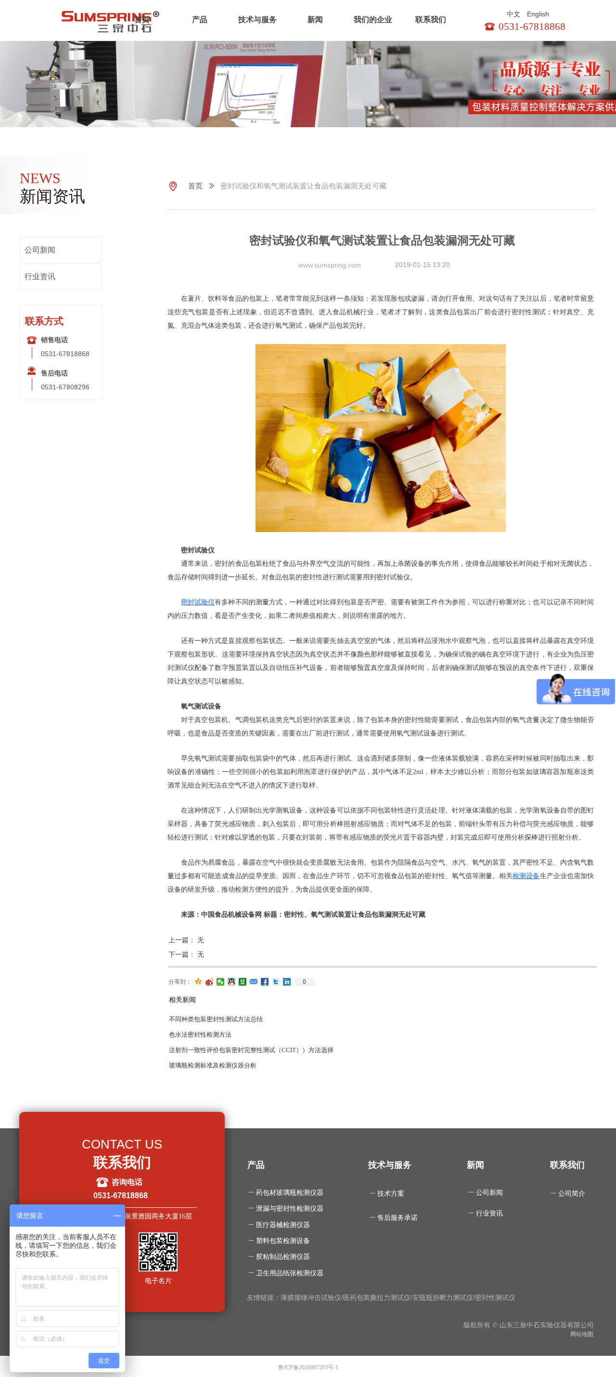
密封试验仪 (198, 602)
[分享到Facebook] (265, 982)
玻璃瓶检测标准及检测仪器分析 (213, 1065)
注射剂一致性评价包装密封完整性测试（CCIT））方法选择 (251, 1050)
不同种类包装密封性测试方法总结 (216, 1019)
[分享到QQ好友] (232, 982)
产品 (199, 19)
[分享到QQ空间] (198, 982)
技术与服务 (257, 19)
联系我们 (430, 19)
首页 (142, 19)
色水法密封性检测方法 (200, 1034)
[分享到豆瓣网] (243, 982)
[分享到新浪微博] (209, 982)
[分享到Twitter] (276, 982)
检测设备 (526, 876)
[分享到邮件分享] (254, 982)
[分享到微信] (221, 982)
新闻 (315, 19)
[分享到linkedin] (287, 982)
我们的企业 (373, 19)
